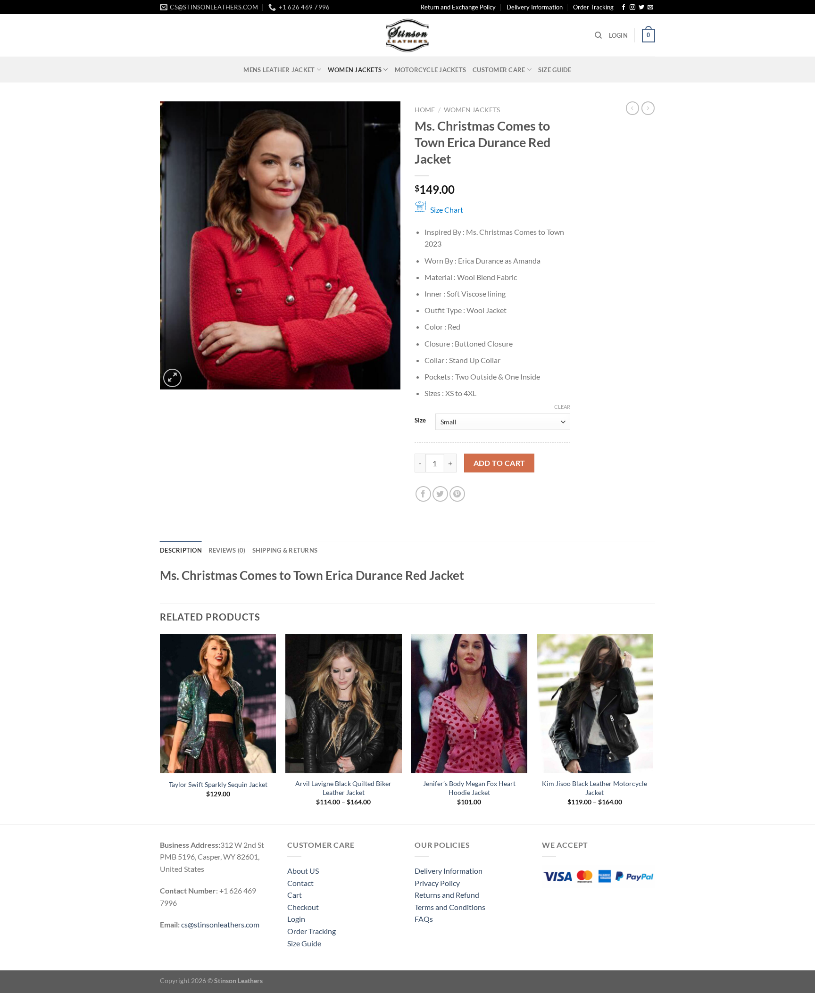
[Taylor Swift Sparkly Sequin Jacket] (218, 704)
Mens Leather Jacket (279, 70)
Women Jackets (355, 70)
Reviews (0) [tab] (227, 550)
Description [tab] (181, 550)
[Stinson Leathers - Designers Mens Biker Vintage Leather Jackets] (407, 35)
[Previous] (160, 728)
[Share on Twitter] (440, 494)
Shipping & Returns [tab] (285, 550)
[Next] (652, 728)
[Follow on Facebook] (623, 7)
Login (296, 918)
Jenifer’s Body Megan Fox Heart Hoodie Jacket (469, 787)
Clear (562, 407)
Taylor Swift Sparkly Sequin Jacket (218, 784)
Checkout (303, 906)
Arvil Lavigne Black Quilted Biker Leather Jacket (343, 787)
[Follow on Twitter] (641, 7)
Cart (294, 894)
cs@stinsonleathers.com (220, 924)
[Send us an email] (650, 7)
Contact (300, 882)
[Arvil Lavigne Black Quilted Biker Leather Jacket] (343, 704)
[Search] (598, 35)
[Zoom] (172, 378)
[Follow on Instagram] (632, 7)
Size (420, 420)
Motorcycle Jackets (430, 70)
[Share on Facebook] (423, 494)
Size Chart (446, 209)
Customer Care (499, 70)
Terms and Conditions (450, 906)
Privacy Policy (437, 882)
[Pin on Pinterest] (457, 494)
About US (303, 870)
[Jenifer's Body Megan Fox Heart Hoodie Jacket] (469, 704)
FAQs (424, 918)
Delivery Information (535, 7)
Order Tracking (593, 7)
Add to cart (499, 463)
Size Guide (555, 70)
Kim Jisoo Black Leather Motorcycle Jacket (594, 787)
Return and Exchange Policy (458, 7)
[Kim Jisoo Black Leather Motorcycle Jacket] (595, 704)
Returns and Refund (447, 894)
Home (425, 110)
